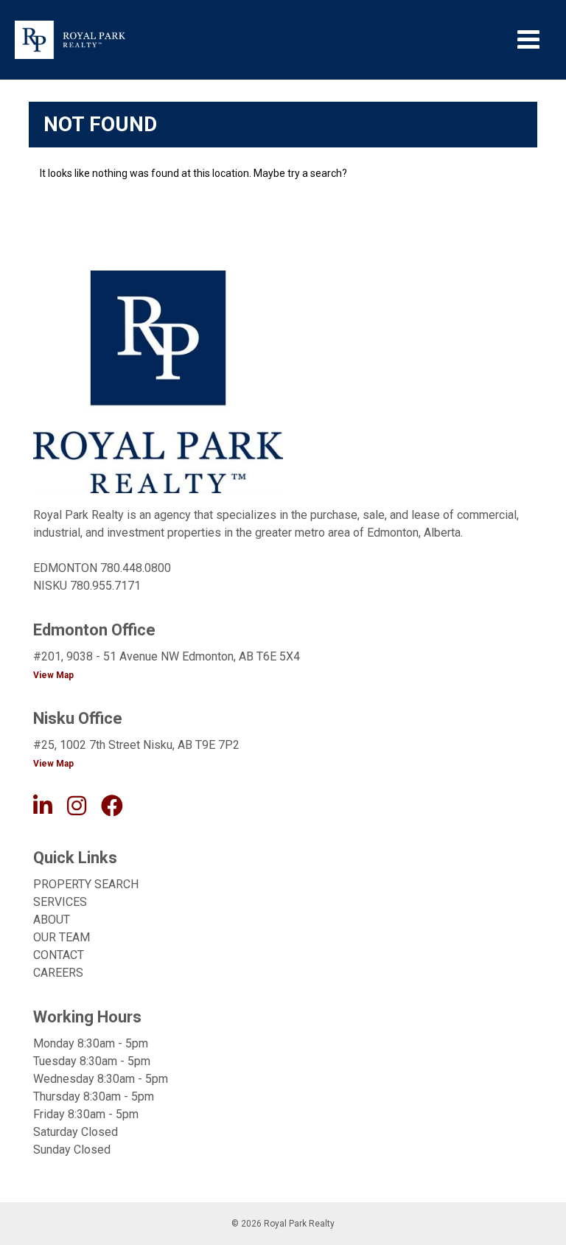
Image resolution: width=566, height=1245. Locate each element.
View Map (53, 675)
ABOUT (51, 920)
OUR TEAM (61, 937)
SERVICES (60, 902)
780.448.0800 (135, 568)
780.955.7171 (105, 586)
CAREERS (58, 973)
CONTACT (58, 955)
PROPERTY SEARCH (86, 884)
